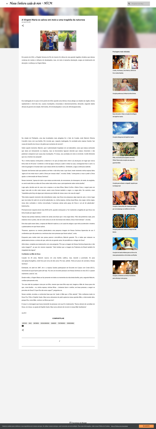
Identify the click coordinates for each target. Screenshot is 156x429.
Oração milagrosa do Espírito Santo (123, 137)
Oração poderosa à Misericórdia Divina (124, 93)
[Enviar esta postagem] (23, 326)
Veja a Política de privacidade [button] (119, 426)
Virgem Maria (70, 323)
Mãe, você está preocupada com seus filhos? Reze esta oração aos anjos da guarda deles (124, 160)
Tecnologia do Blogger (79, 423)
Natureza (36, 323)
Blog (30, 323)
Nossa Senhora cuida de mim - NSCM (31, 3)
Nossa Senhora (45, 323)
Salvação (53, 323)
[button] (23, 26)
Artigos (24, 323)
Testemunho (61, 323)
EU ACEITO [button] (146, 426)
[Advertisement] (58, 83)
